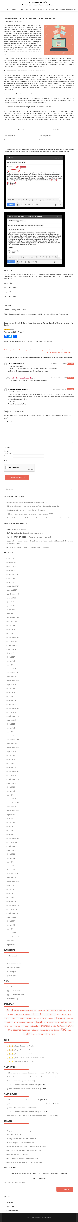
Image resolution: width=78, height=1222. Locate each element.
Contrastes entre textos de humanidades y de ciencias (26, 510)
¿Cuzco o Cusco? (21, 529)
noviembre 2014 (13, 740)
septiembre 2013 (13, 779)
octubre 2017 (12, 641)
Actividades (13, 1010)
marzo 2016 (11, 700)
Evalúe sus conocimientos (24, 1054)
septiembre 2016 (13, 681)
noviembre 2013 (13, 771)
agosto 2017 (11, 649)
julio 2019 (10, 602)
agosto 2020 (11, 578)
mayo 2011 (11, 858)
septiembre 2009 (13, 913)
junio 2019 (11, 606)
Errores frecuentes (11, 1018)
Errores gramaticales (26, 1018)
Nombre (7, 447)
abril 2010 (10, 897)
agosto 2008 (11, 945)
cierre (65, 1010)
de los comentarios (15, 995)
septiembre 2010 (13, 881)
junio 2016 (11, 688)
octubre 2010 (12, 878)
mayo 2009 (11, 925)
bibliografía (41, 1010)
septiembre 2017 (13, 645)
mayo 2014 (11, 759)
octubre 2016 (12, 677)
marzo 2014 (11, 767)
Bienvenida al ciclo (54, 1011)
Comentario (8, 421)
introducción (48, 1022)
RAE (9, 1030)
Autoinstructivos (52, 9)
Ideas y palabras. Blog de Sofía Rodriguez (21, 1139)
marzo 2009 (11, 933)
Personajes (45, 1026)
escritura (36, 1018)
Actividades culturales (28, 1010)
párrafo (70, 1026)
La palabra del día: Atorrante (33, 533)
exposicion (9, 1022)
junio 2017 (11, 657)
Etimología (60, 1018)
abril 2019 (10, 614)
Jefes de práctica (61, 1022)
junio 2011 (11, 854)
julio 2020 (10, 582)
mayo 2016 (11, 692)
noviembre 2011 (13, 838)
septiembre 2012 (13, 811)
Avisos (14, 9)
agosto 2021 (11, 566)
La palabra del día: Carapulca (25, 1050)
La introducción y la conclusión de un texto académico (26, 1077)
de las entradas (14, 991)
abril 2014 (10, 763)
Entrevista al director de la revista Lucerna (30, 1058)
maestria (11, 1026)
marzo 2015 (11, 736)
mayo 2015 (11, 728)
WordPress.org (12, 999)
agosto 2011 (11, 850)
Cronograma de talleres (22, 1014)
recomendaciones (21, 1030)
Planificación (61, 1026)
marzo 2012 (11, 834)
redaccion (35, 1030)
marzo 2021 (11, 570)
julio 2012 (10, 818)
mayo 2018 (11, 629)
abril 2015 (10, 732)
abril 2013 (10, 795)
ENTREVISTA (66, 1014)
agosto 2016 (11, 684)
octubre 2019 (12, 590)
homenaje (31, 1022)
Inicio (7, 9)
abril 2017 (10, 665)
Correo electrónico (8, 453)
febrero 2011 (12, 870)
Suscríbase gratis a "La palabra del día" (20, 1142)
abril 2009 (10, 929)
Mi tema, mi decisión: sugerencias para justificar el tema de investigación (33, 506)
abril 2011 (10, 862)
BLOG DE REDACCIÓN (38, 2)
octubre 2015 (12, 712)
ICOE (39, 1022)
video (53, 1034)
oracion (26, 1026)
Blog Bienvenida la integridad (17, 1154)
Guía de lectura (19, 1022)
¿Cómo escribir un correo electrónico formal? (23, 1089)
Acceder (10, 987)
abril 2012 (10, 830)
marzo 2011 (11, 866)
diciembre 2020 (12, 574)
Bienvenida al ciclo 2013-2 (24, 1062)
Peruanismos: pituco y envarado (40, 537)
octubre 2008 (12, 941)
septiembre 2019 (13, 594)
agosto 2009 (11, 917)
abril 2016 (10, 696)
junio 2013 (11, 787)
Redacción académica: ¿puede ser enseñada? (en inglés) (26, 1146)
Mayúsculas (18, 1026)
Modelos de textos (37, 9)
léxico (6, 1026)
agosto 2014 (11, 751)
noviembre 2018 (13, 617)
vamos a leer (44, 1034)
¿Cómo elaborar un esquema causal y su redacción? (32, 547)
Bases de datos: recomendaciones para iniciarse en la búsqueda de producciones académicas (40, 518)
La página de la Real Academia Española (21, 1131)
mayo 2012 (11, 826)
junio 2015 (11, 724)
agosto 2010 (11, 885)
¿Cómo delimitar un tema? (16, 1108)
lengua (71, 1022)
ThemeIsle (47, 1217)
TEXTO (27, 1034)
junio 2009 (11, 921)
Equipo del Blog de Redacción (21, 378)
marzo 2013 (11, 799)
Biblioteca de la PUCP (15, 1135)
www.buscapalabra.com (15, 1127)
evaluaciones (70, 1018)
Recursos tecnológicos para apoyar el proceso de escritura (27, 502)
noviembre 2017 (13, 637)
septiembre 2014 (13, 748)
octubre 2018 (12, 621)
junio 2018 (11, 625)
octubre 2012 (12, 807)
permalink (48, 341)
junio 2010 (11, 889)
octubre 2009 (12, 909)
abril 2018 (10, 633)
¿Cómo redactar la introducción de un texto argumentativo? (28, 1073)
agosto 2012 (11, 815)
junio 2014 (11, 755)
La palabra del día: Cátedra (24, 1046)
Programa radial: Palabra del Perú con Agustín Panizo (26, 1162)
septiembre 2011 (13, 846)
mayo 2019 (11, 610)
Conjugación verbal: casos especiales (18, 350)
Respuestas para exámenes (49, 1030)
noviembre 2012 (13, 803)
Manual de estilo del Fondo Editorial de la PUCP (24, 1150)
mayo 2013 (11, 791)
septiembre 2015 (13, 716)
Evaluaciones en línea (68, 9)
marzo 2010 (11, 901)
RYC (63, 1029)
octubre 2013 (12, 775)
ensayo (58, 1014)
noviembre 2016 (13, 673)
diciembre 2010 (12, 874)
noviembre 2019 (13, 586)
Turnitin (35, 1034)
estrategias (50, 1018)
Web (5, 460)
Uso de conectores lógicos (16, 1081)
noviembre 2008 (13, 937)
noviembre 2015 (13, 708)
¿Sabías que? (23, 9)
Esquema (43, 1018)
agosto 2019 (11, 598)
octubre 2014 (12, 744)
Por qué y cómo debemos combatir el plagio (22, 1158)
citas (69, 1010)
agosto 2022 (11, 558)
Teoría (69, 1030)
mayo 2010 (11, 893)
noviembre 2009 (13, 905)
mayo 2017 (11, 661)
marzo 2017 (11, 669)
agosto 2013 (11, 783)
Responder (70, 363)
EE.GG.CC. (38, 1014)
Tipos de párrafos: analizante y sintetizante (22, 1085)
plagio (53, 1026)
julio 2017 (10, 653)
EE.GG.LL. (50, 1014)
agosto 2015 (11, 720)
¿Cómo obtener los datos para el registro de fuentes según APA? (30, 514)
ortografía (34, 1026)
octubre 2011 (12, 842)
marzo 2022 (11, 562)
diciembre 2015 (12, 704)
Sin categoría (11, 972)
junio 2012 (11, 822)
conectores (10, 1014)
